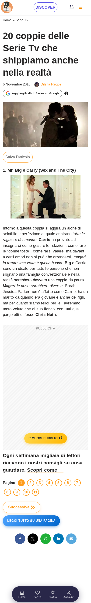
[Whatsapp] (45, 538)
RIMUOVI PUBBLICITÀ (45, 438)
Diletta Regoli (51, 84)
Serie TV (22, 20)
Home (7, 20)
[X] (33, 538)
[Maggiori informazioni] (66, 93)
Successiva (18, 507)
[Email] (71, 538)
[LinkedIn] (58, 538)
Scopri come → (45, 470)
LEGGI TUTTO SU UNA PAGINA (31, 520)
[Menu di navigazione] (80, 7)
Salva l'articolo (17, 157)
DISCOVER (45, 7)
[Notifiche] (72, 7)
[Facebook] (20, 538)
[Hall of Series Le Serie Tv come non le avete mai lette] (7, 7)
